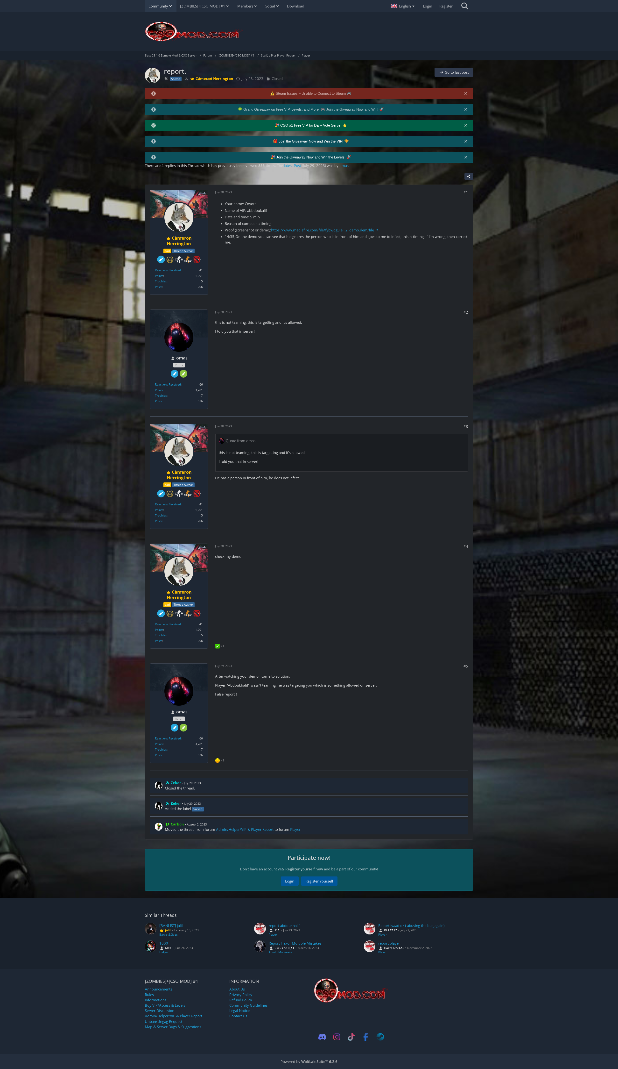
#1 (466, 192)
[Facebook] (366, 1037)
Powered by (309, 1061)
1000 (163, 943)
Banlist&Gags (168, 935)
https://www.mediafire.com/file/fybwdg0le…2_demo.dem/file (322, 230)
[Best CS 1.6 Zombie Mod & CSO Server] (309, 31)
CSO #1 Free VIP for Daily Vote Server (311, 125)
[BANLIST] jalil (171, 925)
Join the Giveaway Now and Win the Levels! (311, 157)
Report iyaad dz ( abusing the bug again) (411, 925)
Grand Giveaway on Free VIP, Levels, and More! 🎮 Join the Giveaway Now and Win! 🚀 (313, 109)
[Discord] (322, 1037)
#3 (466, 426)
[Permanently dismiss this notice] (465, 93)
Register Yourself (319, 881)
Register (446, 6)
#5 (466, 666)
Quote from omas (240, 440)
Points (159, 276)
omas (344, 165)
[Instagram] (337, 1037)
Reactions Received (168, 270)
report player (389, 943)
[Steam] (380, 1037)
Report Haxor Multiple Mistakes (295, 943)
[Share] (468, 176)
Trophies (161, 281)
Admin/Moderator (281, 952)
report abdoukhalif (284, 925)
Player (295, 829)
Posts (158, 287)
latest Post (292, 165)
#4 (466, 546)
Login (427, 6)
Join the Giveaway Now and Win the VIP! (311, 141)
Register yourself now (304, 869)
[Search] (464, 6)
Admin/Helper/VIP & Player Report (245, 829)
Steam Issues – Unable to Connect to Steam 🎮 (313, 93)
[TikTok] (351, 1037)
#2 (466, 312)
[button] (403, 6)
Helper (164, 952)
